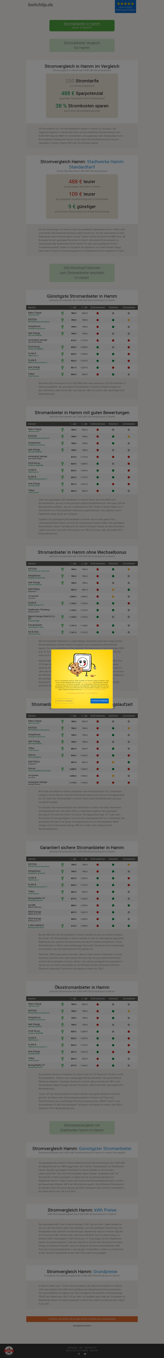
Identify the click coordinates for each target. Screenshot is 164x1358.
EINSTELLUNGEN (64, 701)
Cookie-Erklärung (87, 682)
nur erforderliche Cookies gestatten (93, 689)
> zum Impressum (92, 693)
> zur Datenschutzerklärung (75, 693)
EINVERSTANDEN (100, 701)
